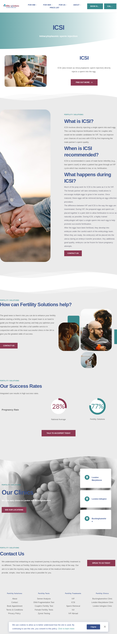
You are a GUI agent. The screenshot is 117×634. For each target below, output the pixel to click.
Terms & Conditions (14, 610)
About (14, 599)
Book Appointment (14, 606)
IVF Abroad (73, 613)
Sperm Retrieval (73, 606)
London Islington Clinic (102, 606)
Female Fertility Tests (44, 610)
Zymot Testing (44, 613)
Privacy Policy (14, 613)
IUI (73, 610)
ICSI (73, 602)
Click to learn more (66, 629)
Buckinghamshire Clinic (102, 599)
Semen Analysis (44, 599)
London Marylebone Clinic (102, 602)
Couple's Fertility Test (44, 606)
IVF (73, 599)
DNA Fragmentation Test (43, 602)
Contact (14, 602)
